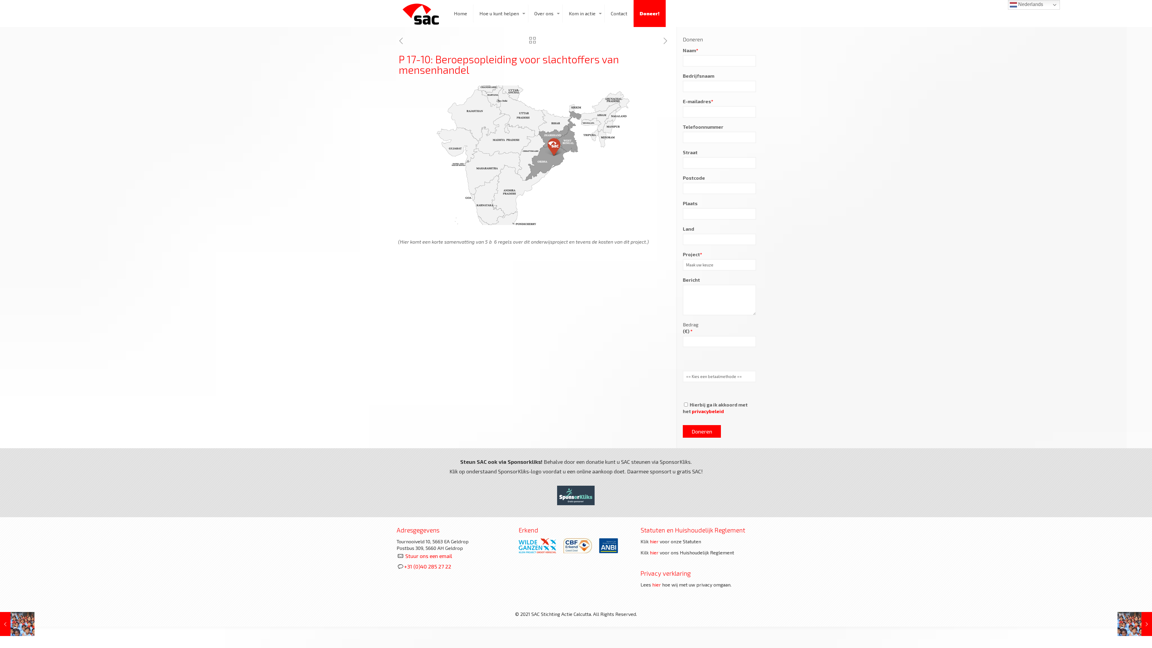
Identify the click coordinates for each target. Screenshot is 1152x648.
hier (654, 541)
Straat (690, 152)
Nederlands (1030, 4)
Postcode (694, 178)
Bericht (691, 280)
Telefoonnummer (703, 127)
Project (692, 254)
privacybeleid (708, 411)
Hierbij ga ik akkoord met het (715, 408)
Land (688, 229)
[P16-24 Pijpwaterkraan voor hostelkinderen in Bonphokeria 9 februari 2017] (1135, 624)
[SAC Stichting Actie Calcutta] (421, 13)
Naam (690, 50)
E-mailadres (698, 101)
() (687, 331)
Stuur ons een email (428, 556)
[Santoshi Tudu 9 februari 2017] (17, 624)
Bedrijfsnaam (698, 76)
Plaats (690, 203)
